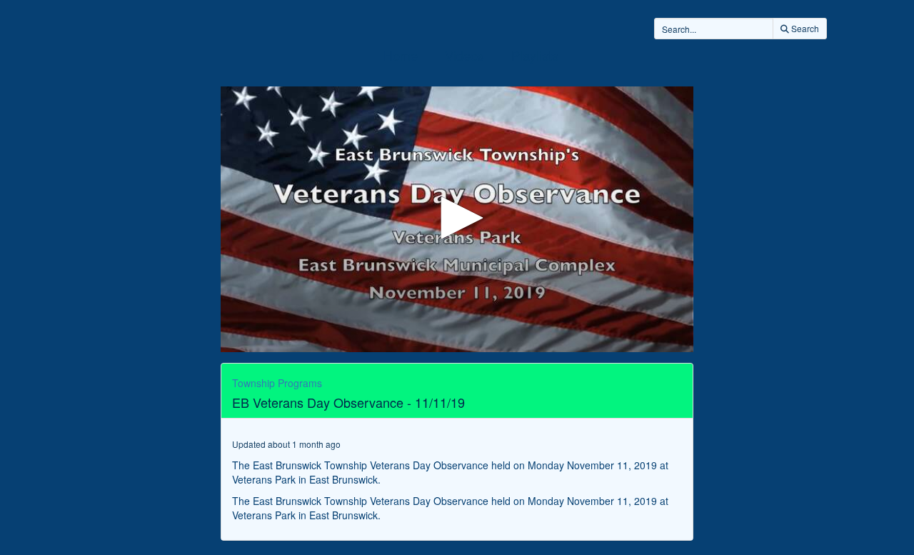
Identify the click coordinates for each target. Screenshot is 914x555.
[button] (457, 217)
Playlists (534, 55)
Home (400, 55)
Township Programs (277, 383)
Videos (464, 55)
